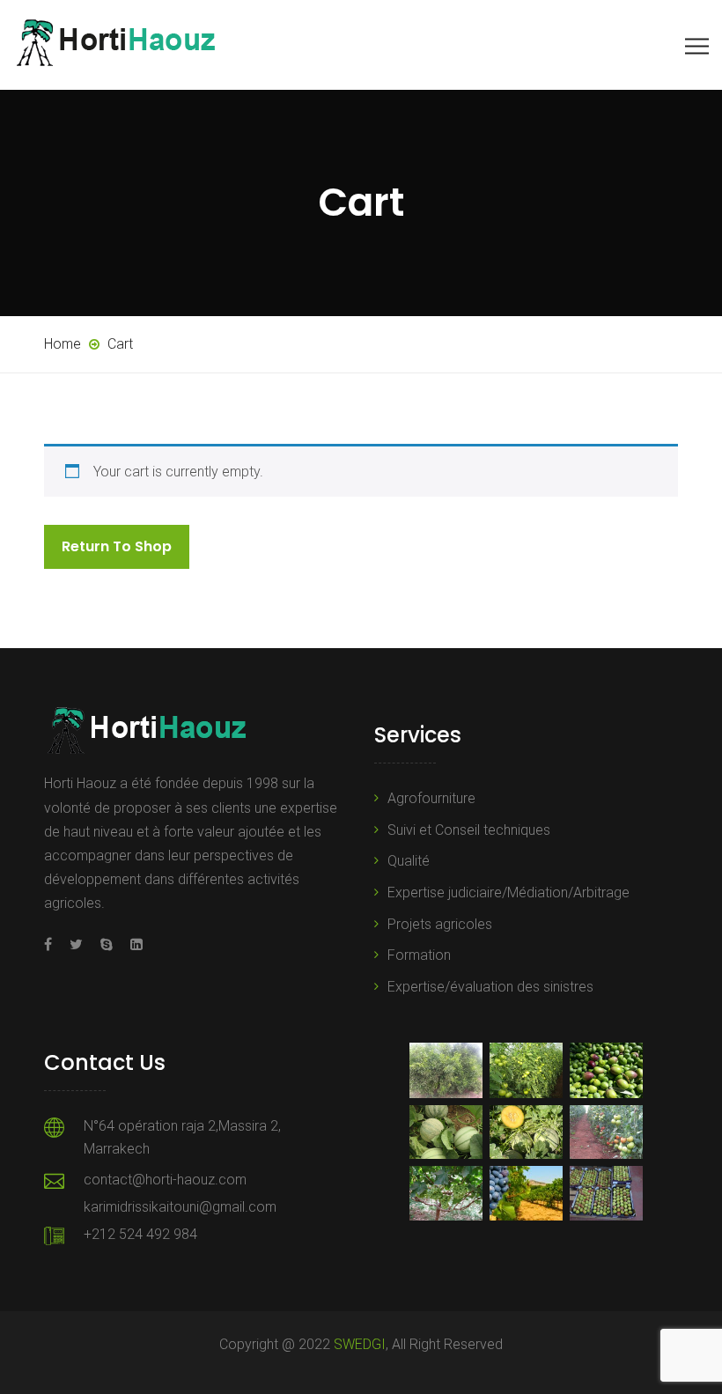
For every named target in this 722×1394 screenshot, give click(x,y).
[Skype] (107, 944)
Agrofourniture (431, 798)
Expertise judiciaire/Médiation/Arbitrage (508, 892)
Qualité (408, 860)
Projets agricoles (439, 924)
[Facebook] (52, 944)
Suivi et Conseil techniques (468, 830)
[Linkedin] (132, 944)
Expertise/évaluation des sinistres (490, 986)
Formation (419, 955)
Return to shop (117, 546)
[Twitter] (76, 944)
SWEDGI (360, 1344)
